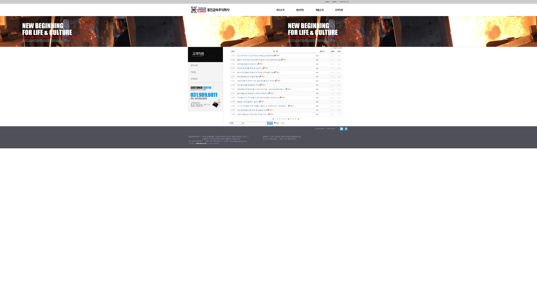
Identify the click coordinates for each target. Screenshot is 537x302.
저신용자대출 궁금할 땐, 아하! (248, 85)
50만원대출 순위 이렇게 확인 (248, 77)
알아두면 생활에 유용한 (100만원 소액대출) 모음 (255, 72)
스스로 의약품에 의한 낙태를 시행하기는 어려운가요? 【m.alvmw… (262, 106)
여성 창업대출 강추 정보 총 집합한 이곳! (252, 110)
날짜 (332, 51)
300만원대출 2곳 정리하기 (247, 64)
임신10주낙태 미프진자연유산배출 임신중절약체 (255, 56)
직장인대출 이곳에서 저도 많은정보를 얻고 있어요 (256, 81)
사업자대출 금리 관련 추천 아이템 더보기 (252, 114)
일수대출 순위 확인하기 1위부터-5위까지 (252, 93)
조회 (339, 51)
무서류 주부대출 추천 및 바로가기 (249, 68)
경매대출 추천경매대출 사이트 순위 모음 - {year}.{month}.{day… (261, 89)
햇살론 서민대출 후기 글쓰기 (248, 102)
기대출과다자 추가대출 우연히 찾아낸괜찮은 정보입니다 (258, 98)
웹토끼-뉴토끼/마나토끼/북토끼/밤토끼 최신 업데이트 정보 (259, 60)
